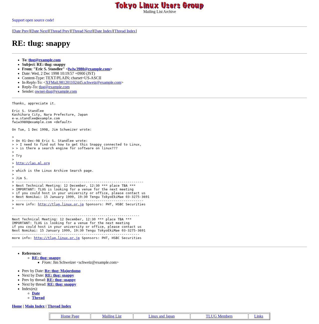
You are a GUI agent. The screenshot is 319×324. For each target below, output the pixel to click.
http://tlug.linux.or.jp (61, 204)
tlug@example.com (44, 60)
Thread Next (82, 31)
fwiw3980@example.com (89, 69)
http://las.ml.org (33, 163)
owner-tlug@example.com (56, 91)
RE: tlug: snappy (46, 258)
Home (17, 306)
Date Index (103, 31)
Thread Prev (60, 31)
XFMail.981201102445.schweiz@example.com (83, 82)
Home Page (70, 316)
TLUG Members (219, 316)
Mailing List (111, 316)
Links (258, 316)
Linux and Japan (162, 316)
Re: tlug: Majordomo (62, 271)
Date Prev (21, 31)
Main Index (35, 306)
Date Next (39, 31)
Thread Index (125, 31)
